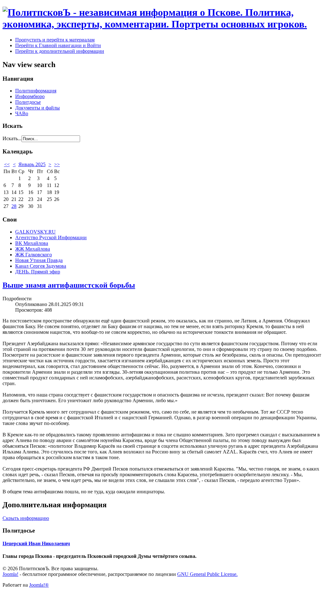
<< (7, 164)
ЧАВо (21, 113)
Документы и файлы (37, 107)
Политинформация (35, 90)
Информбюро (30, 96)
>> (57, 164)
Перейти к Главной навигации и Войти (58, 45)
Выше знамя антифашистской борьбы (69, 285)
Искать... (12, 138)
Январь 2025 (32, 164)
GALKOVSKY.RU (35, 231)
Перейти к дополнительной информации (59, 51)
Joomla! (10, 574)
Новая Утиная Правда (39, 260)
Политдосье (28, 102)
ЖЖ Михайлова (32, 249)
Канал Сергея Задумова (40, 266)
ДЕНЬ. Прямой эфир (37, 271)
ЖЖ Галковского (33, 254)
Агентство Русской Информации (51, 237)
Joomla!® (39, 585)
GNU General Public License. (207, 574)
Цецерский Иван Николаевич (36, 543)
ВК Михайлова (31, 243)
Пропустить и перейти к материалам (55, 39)
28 (13, 206)
